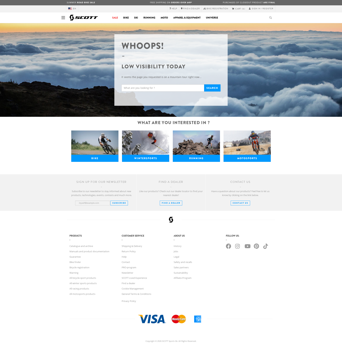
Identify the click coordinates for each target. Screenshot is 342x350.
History (178, 246)
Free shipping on (171, 2)
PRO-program (129, 267)
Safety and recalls (183, 262)
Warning (73, 272)
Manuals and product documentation (89, 251)
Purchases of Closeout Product (249, 2)
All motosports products (82, 294)
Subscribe (119, 203)
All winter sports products (83, 283)
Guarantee (75, 256)
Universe (212, 17)
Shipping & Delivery (132, 246)
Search (212, 88)
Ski (136, 17)
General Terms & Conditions (136, 294)
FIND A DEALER (171, 203)
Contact (126, 262)
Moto (164, 17)
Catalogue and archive (81, 246)
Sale (115, 17)
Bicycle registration (79, 267)
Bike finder (75, 262)
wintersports (145, 158)
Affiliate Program (182, 278)
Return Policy (129, 251)
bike (94, 158)
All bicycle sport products (82, 278)
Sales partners (181, 267)
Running (149, 17)
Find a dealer (128, 283)
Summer (81, 2)
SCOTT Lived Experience (134, 278)
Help (124, 256)
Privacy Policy (129, 301)
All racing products (79, 288)
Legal (176, 256)
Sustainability (181, 272)
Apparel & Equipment (187, 17)
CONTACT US (240, 203)
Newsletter (127, 272)
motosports (247, 158)
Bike (126, 17)
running (196, 158)
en (74, 8)
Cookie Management (133, 288)
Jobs (176, 251)
